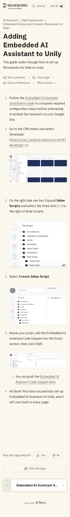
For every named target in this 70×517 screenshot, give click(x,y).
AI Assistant (10, 20)
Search (41, 6)
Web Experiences (32, 20)
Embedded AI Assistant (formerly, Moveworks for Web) (33, 26)
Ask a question (16, 77)
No (58, 455)
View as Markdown (18, 83)
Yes (43, 455)
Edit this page (37, 468)
